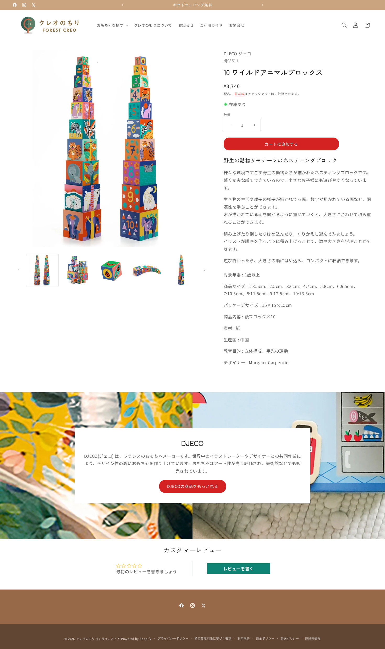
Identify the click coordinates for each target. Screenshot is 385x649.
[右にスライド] (205, 270)
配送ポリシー (289, 638)
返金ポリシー (265, 638)
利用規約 (244, 638)
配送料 (239, 93)
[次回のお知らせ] (262, 5)
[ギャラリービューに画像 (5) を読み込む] (181, 270)
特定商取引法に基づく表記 (213, 638)
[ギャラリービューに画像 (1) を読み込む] (42, 270)
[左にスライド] (19, 270)
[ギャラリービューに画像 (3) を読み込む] (112, 270)
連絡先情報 (313, 638)
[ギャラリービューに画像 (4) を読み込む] (146, 270)
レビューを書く (238, 568)
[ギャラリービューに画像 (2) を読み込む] (77, 270)
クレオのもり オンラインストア (98, 638)
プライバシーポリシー (173, 638)
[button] (112, 25)
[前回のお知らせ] (122, 5)
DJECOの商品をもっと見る (192, 486)
